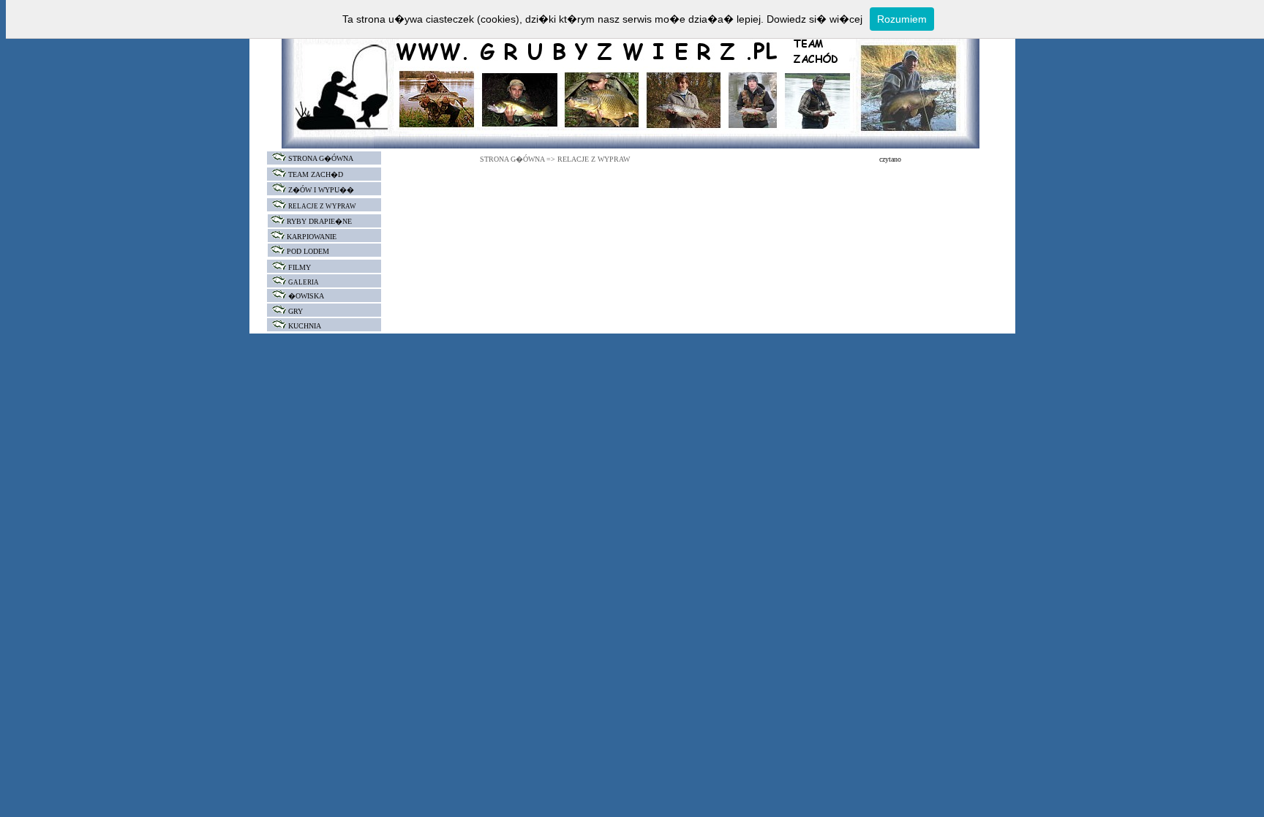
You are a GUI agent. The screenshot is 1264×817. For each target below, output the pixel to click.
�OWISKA (306, 296)
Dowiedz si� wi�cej (814, 19)
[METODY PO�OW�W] (269, 221)
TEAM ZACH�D (315, 174)
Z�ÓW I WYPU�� (321, 190)
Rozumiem (902, 19)
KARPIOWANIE (311, 237)
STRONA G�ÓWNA (319, 158)
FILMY (299, 267)
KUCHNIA (304, 326)
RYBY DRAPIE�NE (319, 221)
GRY (295, 311)
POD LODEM (308, 251)
